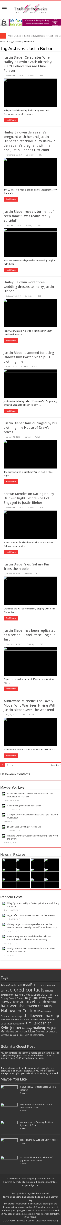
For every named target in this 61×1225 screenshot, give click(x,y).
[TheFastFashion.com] (30, 9)
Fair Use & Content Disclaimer (31, 1220)
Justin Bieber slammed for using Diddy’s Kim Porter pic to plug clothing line (29, 357)
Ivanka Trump (38, 1019)
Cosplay (4, 998)
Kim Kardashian (38, 1023)
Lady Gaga (27, 1028)
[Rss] (29, 1189)
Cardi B (4, 991)
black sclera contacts (48, 985)
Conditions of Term (17, 1178)
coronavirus (49, 994)
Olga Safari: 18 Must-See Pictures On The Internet (31, 915)
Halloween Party (8, 1020)
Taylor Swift (23, 1035)
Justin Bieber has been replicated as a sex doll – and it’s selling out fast (30, 634)
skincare (53, 1031)
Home (3, 41)
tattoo (14, 1034)
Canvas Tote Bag (36, 1197)
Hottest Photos (23, 1019)
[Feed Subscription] (60, 48)
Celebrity (30, 76)
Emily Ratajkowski (35, 998)
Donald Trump (16, 998)
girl (31, 1002)
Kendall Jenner (16, 1023)
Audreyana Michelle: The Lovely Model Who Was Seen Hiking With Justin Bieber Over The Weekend (30, 705)
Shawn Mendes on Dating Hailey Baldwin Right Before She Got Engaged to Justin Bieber (29, 498)
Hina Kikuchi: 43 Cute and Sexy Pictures (38, 1140)
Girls (23, 715)
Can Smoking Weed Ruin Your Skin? (24, 805)
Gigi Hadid (24, 1002)
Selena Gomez (35, 1031)
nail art (23, 1031)
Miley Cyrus (14, 1032)
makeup (39, 1028)
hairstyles (51, 1002)
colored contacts (26, 990)
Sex (46, 1031)
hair (43, 1001)
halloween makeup (42, 1015)
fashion (15, 1001)
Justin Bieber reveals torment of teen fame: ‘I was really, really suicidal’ (29, 216)
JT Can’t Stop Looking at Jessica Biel (24, 826)
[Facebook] (32, 1189)
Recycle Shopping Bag (15, 1197)
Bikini (34, 985)
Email (31, 1210)
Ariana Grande (8, 985)
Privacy (50, 1178)
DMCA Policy (9, 1220)
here (38, 1214)
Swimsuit (5, 1035)
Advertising (52, 1220)
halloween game (18, 1016)
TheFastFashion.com (25, 1182)
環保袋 (33, 1217)
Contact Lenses (32, 994)
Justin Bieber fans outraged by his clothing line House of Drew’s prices (30, 427)
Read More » (11, 120)
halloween (10, 1005)
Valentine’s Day (37, 1035)
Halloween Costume (20, 1010)
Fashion (24, 366)
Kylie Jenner (11, 1027)
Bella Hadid (23, 985)
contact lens (16, 994)
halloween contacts (36, 1006)
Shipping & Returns (36, 1178)
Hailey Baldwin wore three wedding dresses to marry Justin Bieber (29, 286)
